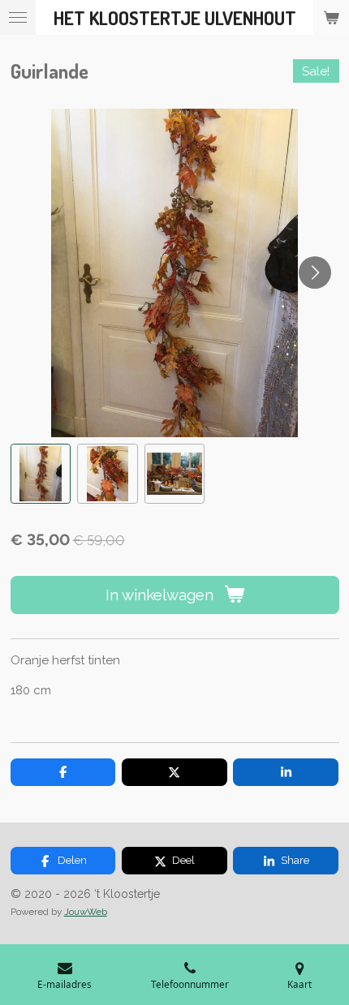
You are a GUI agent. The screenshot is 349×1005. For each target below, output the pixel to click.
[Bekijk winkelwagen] (331, 17)
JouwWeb (85, 911)
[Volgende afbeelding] (315, 272)
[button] (41, 474)
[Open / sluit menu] (18, 17)
